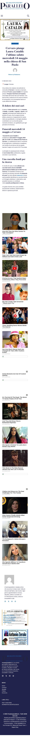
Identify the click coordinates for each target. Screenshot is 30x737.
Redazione (17, 74)
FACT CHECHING (7, 702)
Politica (4, 691)
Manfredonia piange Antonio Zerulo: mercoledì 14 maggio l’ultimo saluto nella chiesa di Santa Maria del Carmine (20, 638)
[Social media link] (5, 601)
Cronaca (4, 687)
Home (3, 685)
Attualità (4, 689)
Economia (4, 693)
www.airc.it (20, 175)
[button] (28, 16)
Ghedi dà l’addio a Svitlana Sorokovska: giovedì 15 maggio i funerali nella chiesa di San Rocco (9, 618)
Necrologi (15, 43)
